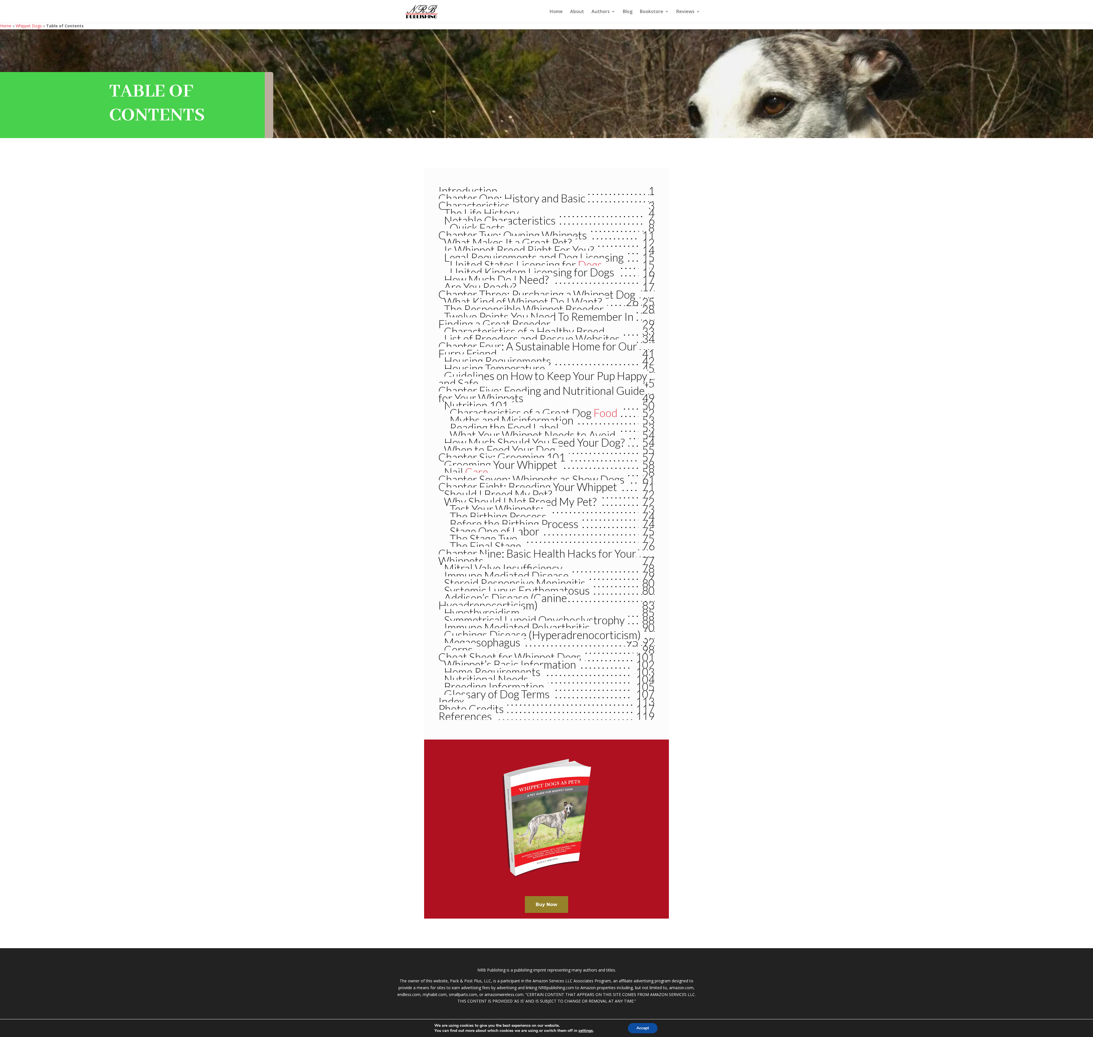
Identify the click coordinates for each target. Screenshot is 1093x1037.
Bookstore (651, 12)
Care (476, 472)
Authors (600, 12)
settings (585, 1030)
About (577, 12)
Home (556, 12)
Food (605, 412)
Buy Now (546, 904)
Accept (642, 1028)
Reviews (685, 12)
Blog (627, 12)
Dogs (590, 264)
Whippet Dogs (29, 25)
